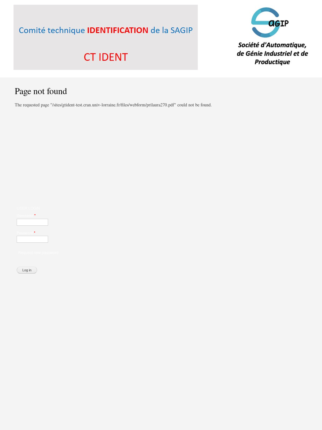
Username (26, 215)
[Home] (162, 38)
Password (26, 232)
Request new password (38, 252)
